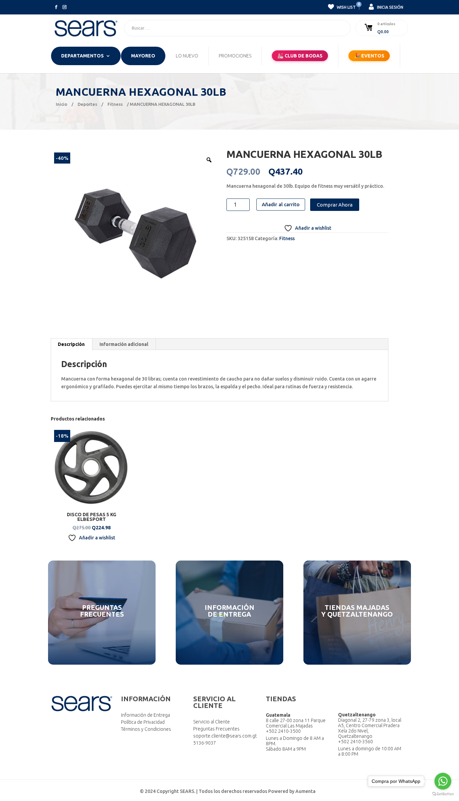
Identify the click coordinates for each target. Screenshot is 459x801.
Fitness (115, 104)
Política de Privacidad (143, 722)
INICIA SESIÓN (389, 7)
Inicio (61, 104)
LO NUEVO (187, 55)
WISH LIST (346, 6)
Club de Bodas (300, 55)
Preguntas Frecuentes (216, 728)
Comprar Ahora (334, 205)
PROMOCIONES (235, 55)
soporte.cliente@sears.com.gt (225, 736)
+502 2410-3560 (355, 741)
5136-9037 (204, 743)
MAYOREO (143, 55)
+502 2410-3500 (283, 731)
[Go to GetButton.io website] (443, 794)
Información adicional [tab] (123, 344)
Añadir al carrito (281, 204)
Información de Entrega (145, 715)
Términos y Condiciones (146, 729)
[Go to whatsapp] (442, 781)
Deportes (87, 104)
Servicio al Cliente (211, 721)
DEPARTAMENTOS (82, 55)
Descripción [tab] (71, 344)
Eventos (369, 55)
